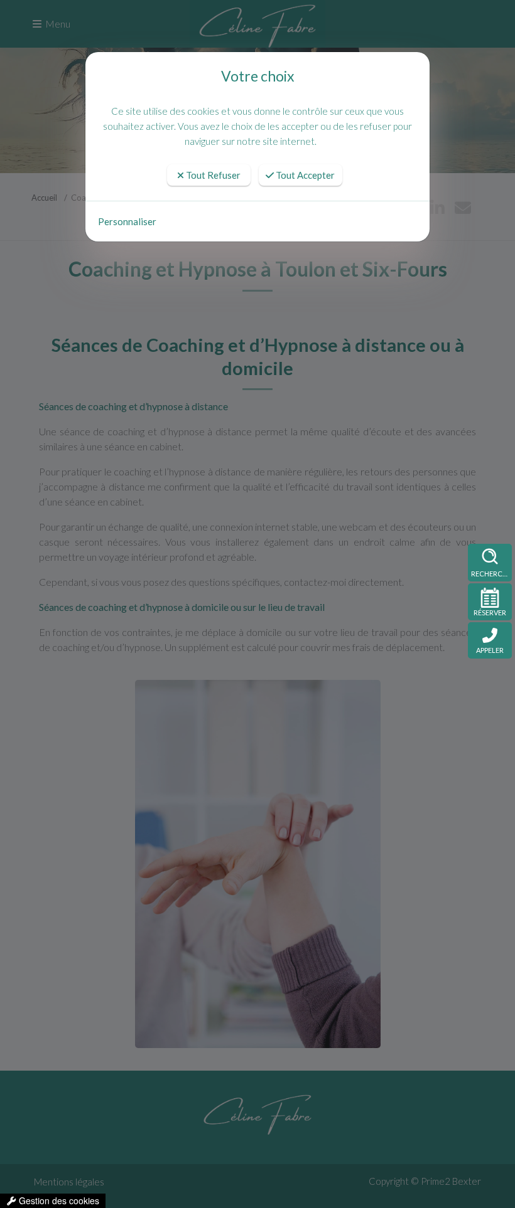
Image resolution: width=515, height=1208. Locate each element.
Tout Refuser (212, 175)
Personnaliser (127, 221)
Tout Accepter (304, 175)
